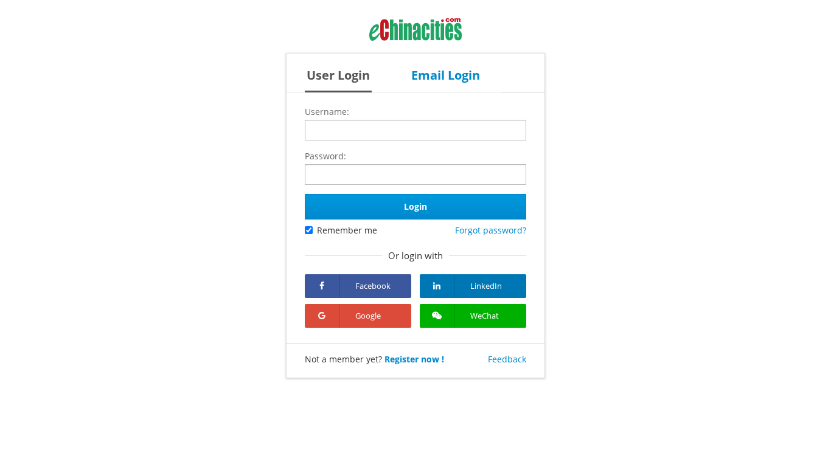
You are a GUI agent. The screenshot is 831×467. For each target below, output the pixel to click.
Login (415, 206)
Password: (325, 156)
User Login (338, 75)
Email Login (445, 75)
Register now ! (414, 359)
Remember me (347, 230)
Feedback (507, 359)
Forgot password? (490, 230)
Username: (327, 111)
